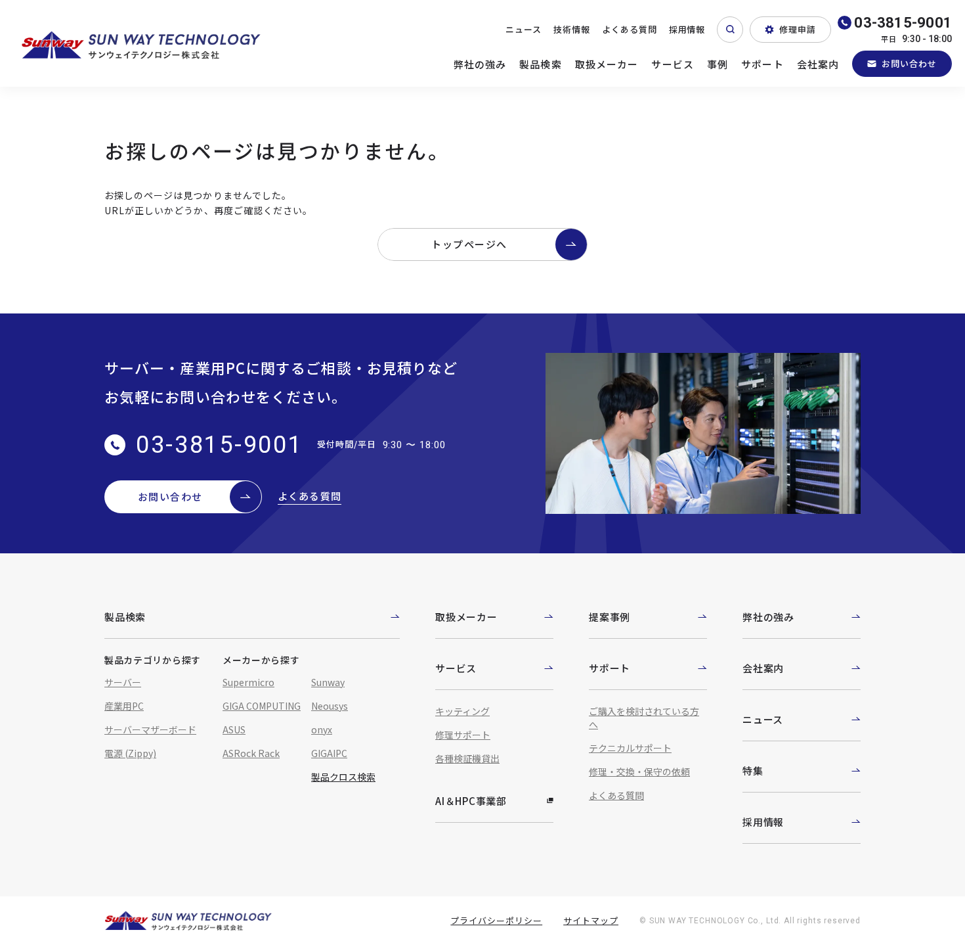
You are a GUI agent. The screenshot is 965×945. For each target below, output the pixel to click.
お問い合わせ (909, 63)
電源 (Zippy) (130, 753)
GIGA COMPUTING (262, 705)
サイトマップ (590, 920)
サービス (672, 64)
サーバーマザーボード (150, 729)
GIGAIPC (329, 753)
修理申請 (797, 29)
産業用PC (124, 705)
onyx (321, 729)
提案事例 (609, 617)
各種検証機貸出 (467, 758)
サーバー (122, 682)
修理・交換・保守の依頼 (639, 771)
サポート (762, 64)
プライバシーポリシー (496, 920)
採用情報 (687, 29)
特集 (752, 770)
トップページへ (469, 244)
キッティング (462, 711)
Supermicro (248, 682)
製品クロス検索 (343, 776)
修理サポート (462, 734)
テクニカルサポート (630, 747)
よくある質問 (629, 29)
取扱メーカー (607, 64)
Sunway (328, 682)
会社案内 (818, 64)
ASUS (234, 729)
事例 (717, 64)
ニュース (523, 29)
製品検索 (540, 64)
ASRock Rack (251, 753)
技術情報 (571, 29)
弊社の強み (480, 64)
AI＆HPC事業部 (471, 801)
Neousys (329, 705)
